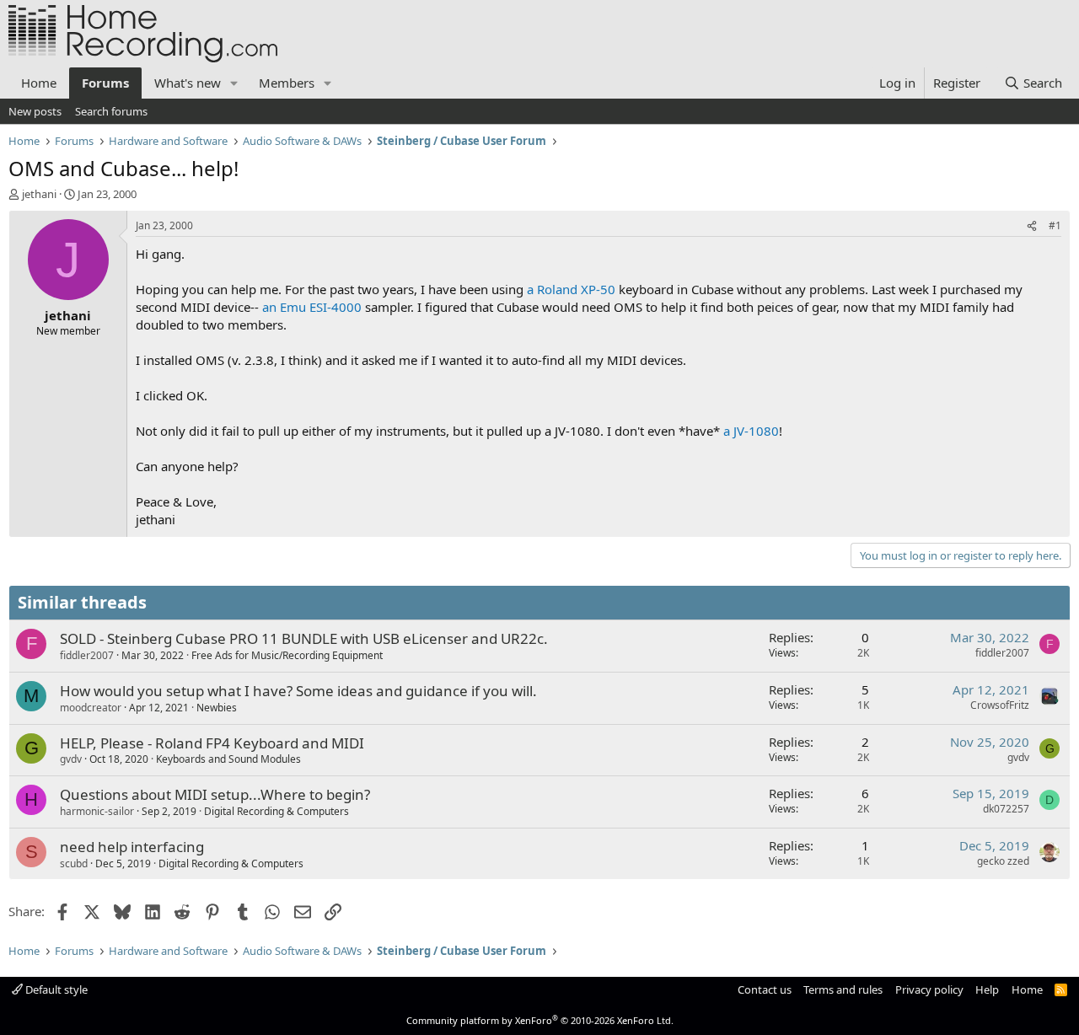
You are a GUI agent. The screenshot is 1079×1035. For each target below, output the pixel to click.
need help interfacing (132, 846)
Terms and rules (843, 989)
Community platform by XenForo (540, 1020)
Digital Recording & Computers (276, 811)
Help (987, 989)
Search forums (111, 111)
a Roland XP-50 (571, 289)
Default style (55, 989)
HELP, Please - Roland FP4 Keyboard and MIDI (212, 743)
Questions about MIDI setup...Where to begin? (215, 794)
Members (286, 82)
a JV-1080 (751, 430)
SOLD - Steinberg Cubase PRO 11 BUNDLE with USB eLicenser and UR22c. (304, 638)
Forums (105, 82)
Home (38, 82)
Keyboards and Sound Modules (228, 759)
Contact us (765, 989)
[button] (234, 83)
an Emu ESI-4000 (312, 306)
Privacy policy (929, 989)
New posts (35, 111)
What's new (187, 82)
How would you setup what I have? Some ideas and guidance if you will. (298, 690)
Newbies (216, 707)
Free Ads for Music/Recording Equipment (287, 655)
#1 (1055, 225)
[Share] (1032, 226)
